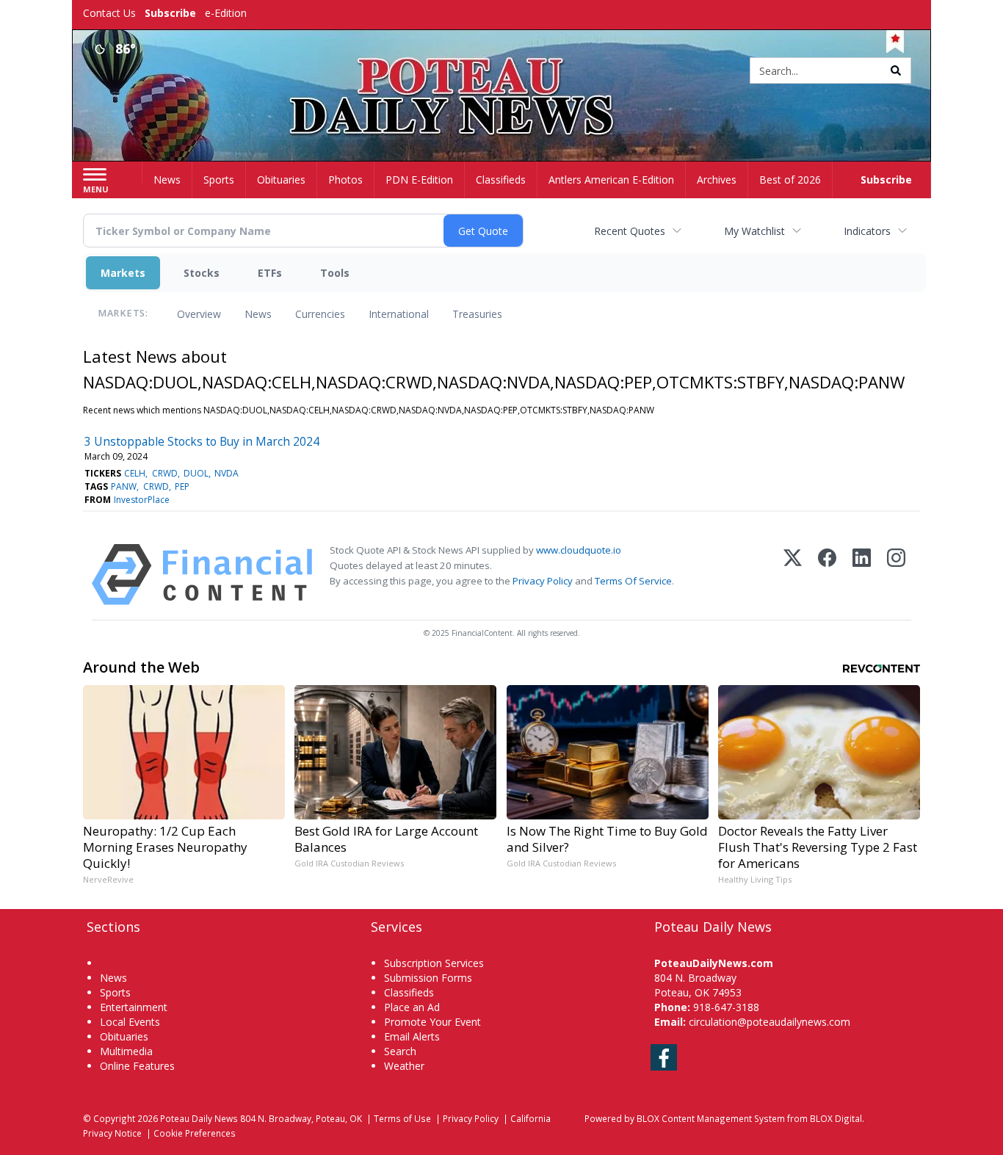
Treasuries (477, 314)
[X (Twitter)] (793, 575)
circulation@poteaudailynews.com (769, 1022)
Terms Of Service (633, 580)
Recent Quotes (629, 231)
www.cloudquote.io (578, 550)
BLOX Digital (836, 1118)
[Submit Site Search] (895, 70)
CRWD (165, 473)
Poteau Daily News (199, 1118)
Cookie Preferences (194, 1133)
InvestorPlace (142, 499)
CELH (134, 473)
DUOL (196, 473)
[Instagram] (896, 575)
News (258, 314)
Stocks (202, 273)
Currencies (320, 314)
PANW (124, 486)
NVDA (226, 473)
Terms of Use (402, 1118)
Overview (199, 314)
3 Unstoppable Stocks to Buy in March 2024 (201, 441)
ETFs (270, 273)
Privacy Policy (543, 580)
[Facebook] (827, 575)
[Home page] (502, 72)
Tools (335, 273)
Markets (123, 273)
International (399, 314)
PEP (182, 486)
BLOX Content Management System (711, 1118)
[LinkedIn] (862, 575)
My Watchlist (754, 231)
